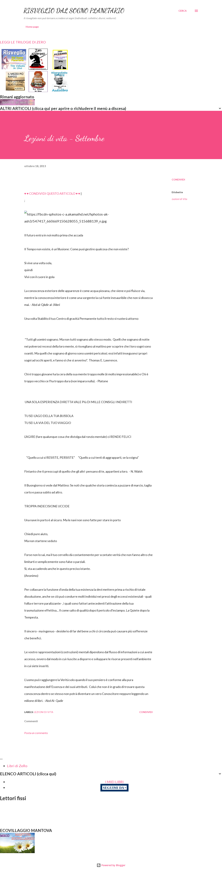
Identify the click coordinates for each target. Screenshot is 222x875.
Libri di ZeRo (17, 766)
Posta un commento (36, 732)
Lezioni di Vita (179, 198)
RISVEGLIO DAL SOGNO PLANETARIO (74, 10)
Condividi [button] (178, 179)
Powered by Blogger (113, 865)
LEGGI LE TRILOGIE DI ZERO (23, 42)
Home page (32, 26)
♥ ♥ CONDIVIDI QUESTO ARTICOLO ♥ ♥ (52, 193)
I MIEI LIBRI (114, 782)
